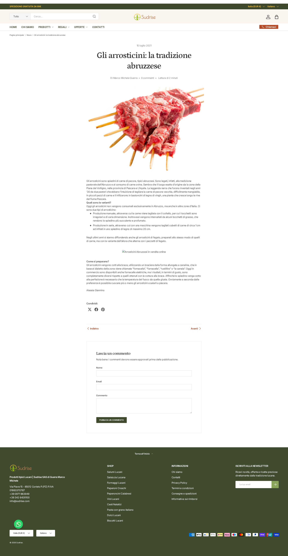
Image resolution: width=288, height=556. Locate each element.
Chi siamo (177, 471)
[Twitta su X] (89, 309)
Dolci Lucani (114, 515)
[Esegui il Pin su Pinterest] (103, 309)
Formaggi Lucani (116, 482)
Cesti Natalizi (114, 504)
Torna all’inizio (142, 453)
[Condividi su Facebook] (96, 309)
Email (99, 381)
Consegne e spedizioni (184, 493)
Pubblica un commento (111, 420)
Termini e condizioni (183, 488)
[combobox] (54, 16)
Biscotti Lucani (115, 520)
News (29, 35)
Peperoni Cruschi (116, 488)
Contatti (176, 477)
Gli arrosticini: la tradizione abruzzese (49, 35)
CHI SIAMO (27, 27)
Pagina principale (17, 35)
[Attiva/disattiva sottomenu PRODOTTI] (52, 27)
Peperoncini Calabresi (119, 493)
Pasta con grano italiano (120, 509)
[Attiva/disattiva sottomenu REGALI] (68, 27)
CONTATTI (98, 27)
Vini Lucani (113, 498)
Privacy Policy (179, 482)
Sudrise (19, 542)
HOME (13, 27)
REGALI (62, 27)
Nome (99, 367)
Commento (101, 395)
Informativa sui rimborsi (184, 498)
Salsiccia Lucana (116, 477)
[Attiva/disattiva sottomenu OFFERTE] (86, 27)
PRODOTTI (44, 27)
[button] (276, 17)
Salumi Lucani (114, 471)
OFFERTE (79, 27)
